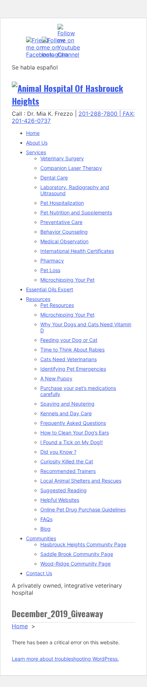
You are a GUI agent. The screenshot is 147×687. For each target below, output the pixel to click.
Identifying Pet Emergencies (73, 369)
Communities (41, 538)
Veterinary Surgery (62, 158)
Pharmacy (52, 260)
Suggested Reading (63, 490)
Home (33, 133)
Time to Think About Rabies (72, 350)
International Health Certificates (77, 251)
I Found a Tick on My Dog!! (71, 442)
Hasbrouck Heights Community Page (83, 544)
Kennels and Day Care (66, 413)
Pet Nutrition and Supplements (76, 212)
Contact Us (39, 573)
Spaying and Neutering (67, 404)
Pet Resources (57, 305)
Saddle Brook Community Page (76, 554)
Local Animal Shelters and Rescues (80, 481)
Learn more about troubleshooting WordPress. (65, 659)
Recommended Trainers (68, 471)
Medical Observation (64, 241)
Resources (38, 299)
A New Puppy (56, 378)
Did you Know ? (58, 452)
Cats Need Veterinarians (68, 359)
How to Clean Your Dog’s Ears (74, 433)
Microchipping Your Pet (67, 280)
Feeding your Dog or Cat (68, 340)
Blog (45, 529)
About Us (36, 143)
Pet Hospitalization (62, 203)
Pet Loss (50, 270)
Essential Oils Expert (49, 289)
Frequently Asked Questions (73, 423)
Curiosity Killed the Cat (66, 461)
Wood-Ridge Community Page (75, 564)
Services (36, 152)
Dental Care (54, 178)
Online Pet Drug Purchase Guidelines (83, 509)
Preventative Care (61, 222)
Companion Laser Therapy (71, 168)
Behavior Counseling (64, 232)
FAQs (46, 519)
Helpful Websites (59, 500)
